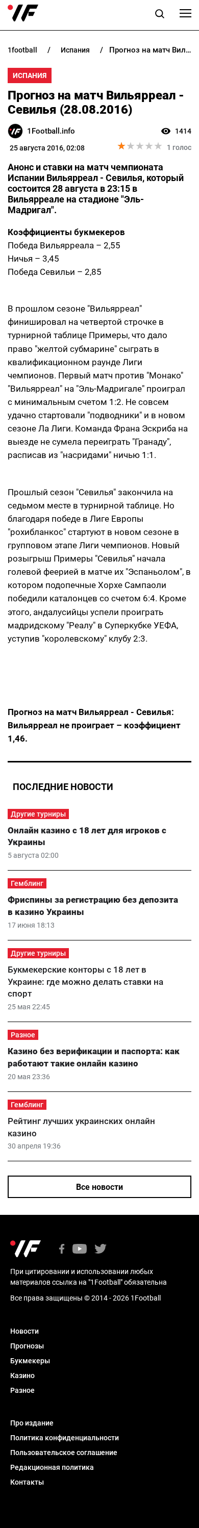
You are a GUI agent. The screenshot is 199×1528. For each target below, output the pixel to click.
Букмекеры (30, 1361)
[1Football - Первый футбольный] (23, 13)
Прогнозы (27, 1346)
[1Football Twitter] (100, 1250)
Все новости (99, 1187)
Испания (29, 75)
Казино (22, 1375)
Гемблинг (27, 883)
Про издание (32, 1423)
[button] (159, 15)
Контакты (27, 1482)
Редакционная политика (52, 1467)
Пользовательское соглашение (63, 1452)
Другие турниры (38, 814)
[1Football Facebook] (62, 1250)
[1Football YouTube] (79, 1250)
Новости (24, 1331)
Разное (23, 1035)
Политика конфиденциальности (64, 1438)
